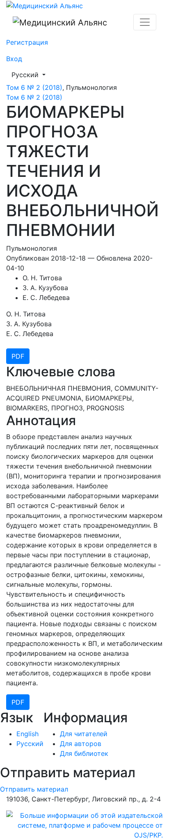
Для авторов (80, 743)
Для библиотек (84, 753)
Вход (14, 59)
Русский (31, 74)
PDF (17, 356)
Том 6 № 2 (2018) (34, 87)
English (27, 734)
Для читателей (83, 734)
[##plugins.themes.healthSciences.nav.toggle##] (144, 22)
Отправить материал (34, 789)
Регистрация (27, 42)
